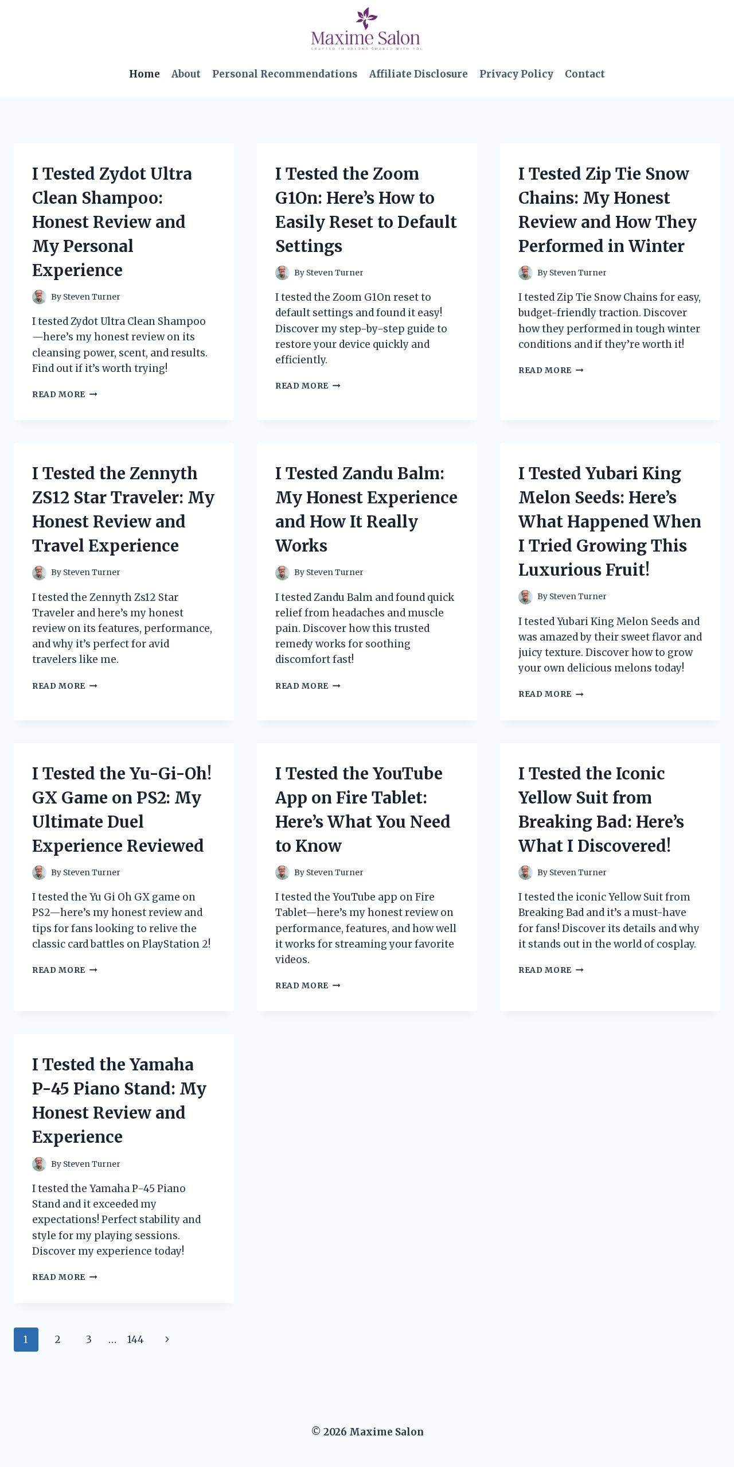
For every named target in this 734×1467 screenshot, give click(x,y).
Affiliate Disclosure (418, 74)
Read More (64, 394)
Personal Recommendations (284, 74)
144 (135, 1339)
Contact (585, 74)
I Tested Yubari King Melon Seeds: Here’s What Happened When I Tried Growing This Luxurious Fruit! (609, 521)
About (186, 74)
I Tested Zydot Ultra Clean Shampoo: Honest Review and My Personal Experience (112, 222)
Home (144, 74)
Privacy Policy (516, 74)
